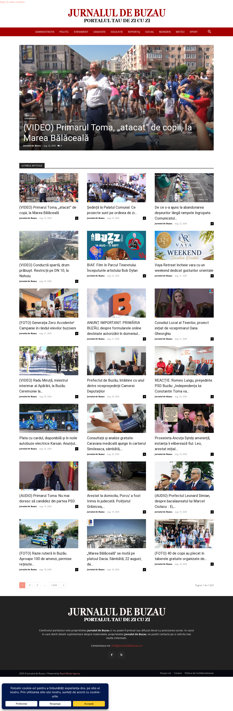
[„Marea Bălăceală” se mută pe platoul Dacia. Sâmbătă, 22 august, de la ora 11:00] (116, 533)
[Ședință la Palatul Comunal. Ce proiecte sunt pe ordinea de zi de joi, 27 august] (116, 187)
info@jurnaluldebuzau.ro (126, 645)
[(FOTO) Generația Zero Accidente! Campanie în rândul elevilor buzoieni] (48, 303)
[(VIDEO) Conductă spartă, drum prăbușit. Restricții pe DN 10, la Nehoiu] (48, 245)
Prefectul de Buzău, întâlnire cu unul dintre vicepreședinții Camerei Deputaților (115, 385)
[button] (209, 32)
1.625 (54, 585)
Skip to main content (12, 1)
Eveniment (81, 31)
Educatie (117, 31)
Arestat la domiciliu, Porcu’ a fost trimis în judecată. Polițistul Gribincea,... (114, 501)
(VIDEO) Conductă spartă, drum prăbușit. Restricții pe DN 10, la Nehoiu (44, 270)
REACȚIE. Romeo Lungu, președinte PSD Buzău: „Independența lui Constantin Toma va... (183, 385)
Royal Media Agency (70, 673)
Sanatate (99, 31)
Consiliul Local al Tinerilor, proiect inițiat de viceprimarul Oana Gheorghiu (182, 328)
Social (149, 31)
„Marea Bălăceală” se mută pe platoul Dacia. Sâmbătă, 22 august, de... (114, 558)
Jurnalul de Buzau (32, 145)
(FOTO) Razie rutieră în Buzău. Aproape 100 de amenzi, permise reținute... (45, 558)
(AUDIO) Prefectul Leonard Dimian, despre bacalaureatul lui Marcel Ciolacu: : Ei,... (182, 501)
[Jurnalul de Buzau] (116, 16)
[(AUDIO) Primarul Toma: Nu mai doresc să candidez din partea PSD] (48, 476)
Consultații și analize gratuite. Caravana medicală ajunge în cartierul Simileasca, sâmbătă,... (116, 443)
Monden (165, 31)
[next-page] (64, 585)
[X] (121, 654)
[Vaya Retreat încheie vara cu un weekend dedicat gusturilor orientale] (184, 245)
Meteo (180, 31)
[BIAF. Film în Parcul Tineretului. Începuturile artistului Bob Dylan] (116, 245)
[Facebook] (111, 654)
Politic (64, 31)
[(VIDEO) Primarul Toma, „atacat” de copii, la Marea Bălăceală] (116, 97)
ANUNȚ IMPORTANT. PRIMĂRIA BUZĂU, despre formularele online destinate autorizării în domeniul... (114, 328)
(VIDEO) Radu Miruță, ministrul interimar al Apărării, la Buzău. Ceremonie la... (43, 385)
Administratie (44, 31)
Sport (194, 31)
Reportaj (134, 31)
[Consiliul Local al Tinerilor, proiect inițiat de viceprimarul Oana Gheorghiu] (184, 303)
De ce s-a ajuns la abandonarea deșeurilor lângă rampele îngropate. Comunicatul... (183, 212)
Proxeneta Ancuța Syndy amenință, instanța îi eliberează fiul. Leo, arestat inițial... (182, 443)
